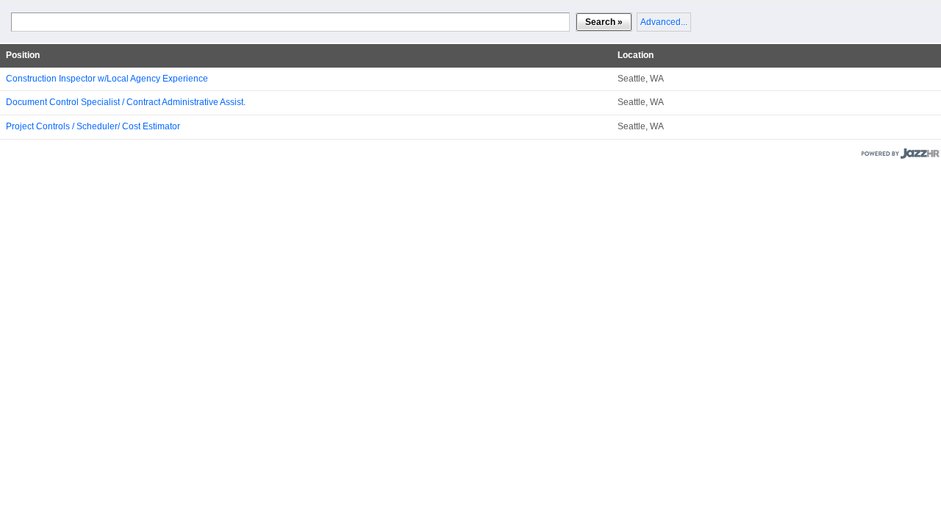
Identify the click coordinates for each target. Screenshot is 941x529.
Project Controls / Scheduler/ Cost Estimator (93, 126)
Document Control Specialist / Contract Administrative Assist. (126, 102)
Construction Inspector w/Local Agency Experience (107, 78)
